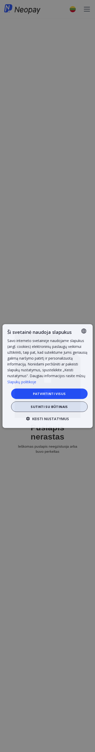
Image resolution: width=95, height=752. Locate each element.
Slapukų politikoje (21, 381)
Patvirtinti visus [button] (49, 393)
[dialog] (47, 376)
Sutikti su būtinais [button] (49, 406)
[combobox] (83, 330)
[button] (47, 419)
